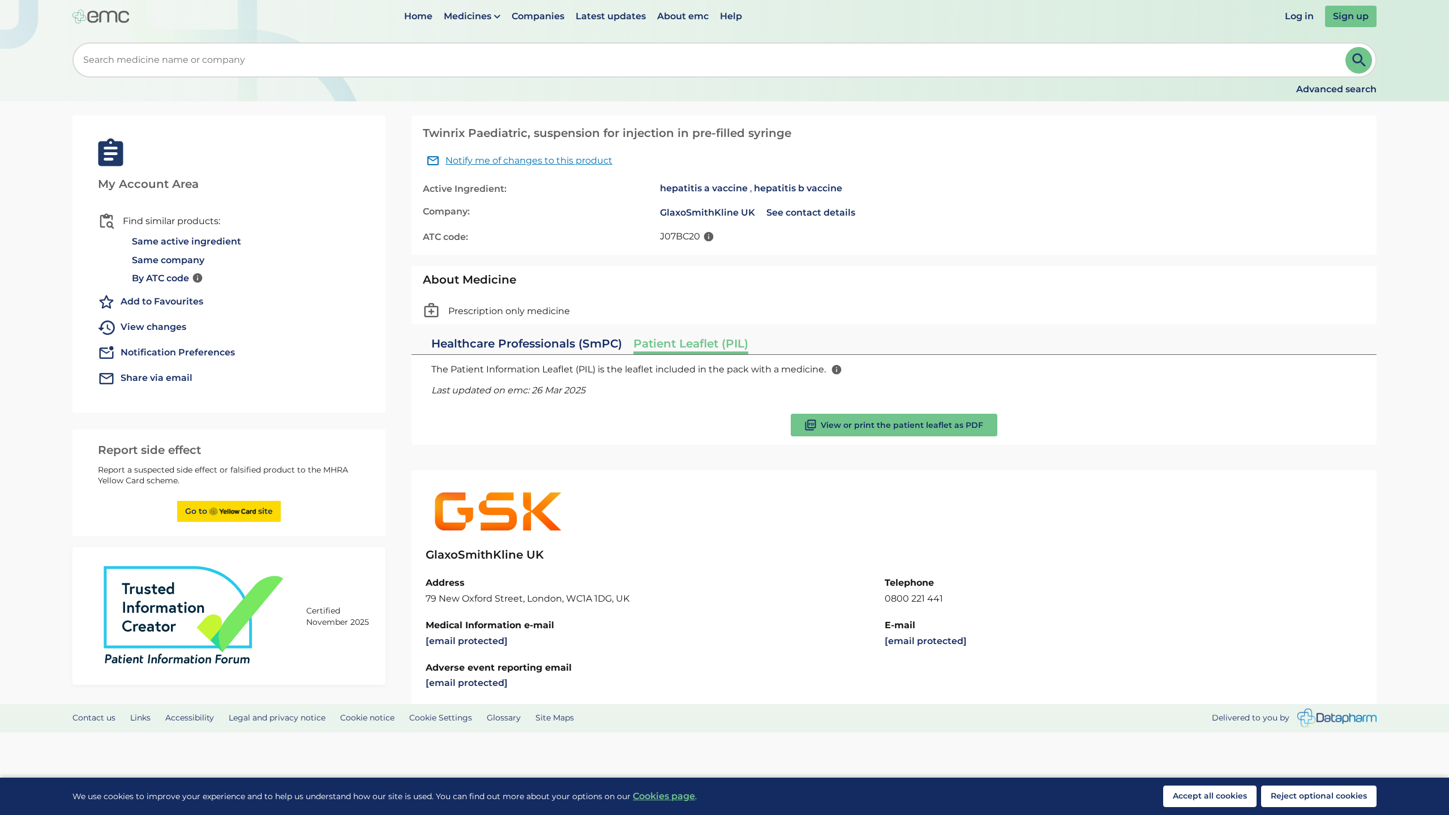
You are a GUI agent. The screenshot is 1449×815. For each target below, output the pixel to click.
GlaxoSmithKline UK (707, 212)
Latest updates (611, 16)
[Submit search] (1358, 60)
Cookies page (664, 796)
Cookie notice (367, 718)
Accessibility (189, 718)
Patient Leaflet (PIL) (690, 343)
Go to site (229, 511)
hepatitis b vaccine (798, 188)
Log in (1299, 16)
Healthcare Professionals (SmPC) (526, 343)
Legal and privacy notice (277, 718)
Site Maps (554, 718)
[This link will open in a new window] (1337, 718)
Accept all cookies (1210, 796)
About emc (683, 16)
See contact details (810, 212)
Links (140, 718)
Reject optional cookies (1319, 796)
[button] (472, 16)
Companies (538, 16)
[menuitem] (418, 16)
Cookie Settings (440, 718)
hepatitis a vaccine (704, 188)
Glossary (504, 718)
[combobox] (711, 60)
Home (418, 16)
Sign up (1351, 16)
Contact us (93, 718)
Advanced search (1336, 89)
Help (731, 16)
